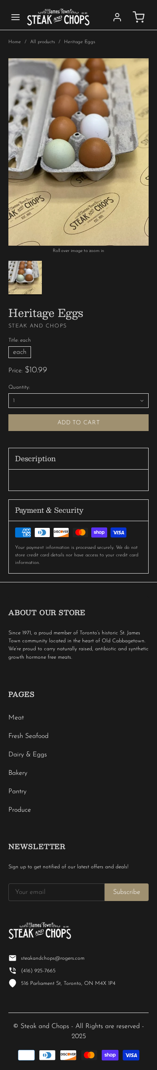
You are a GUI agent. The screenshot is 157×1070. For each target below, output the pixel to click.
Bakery (17, 773)
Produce (19, 810)
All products (42, 41)
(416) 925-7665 (38, 971)
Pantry (17, 791)
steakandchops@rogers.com (53, 958)
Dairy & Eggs (27, 754)
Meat (16, 717)
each (19, 352)
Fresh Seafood (28, 736)
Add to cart (78, 423)
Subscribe (126, 892)
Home (14, 41)
